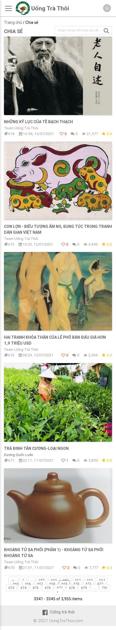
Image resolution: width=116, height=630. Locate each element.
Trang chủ (13, 22)
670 (76, 584)
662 (78, 580)
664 (102, 580)
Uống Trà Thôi (50, 8)
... (31, 580)
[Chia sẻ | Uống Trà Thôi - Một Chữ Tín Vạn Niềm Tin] (22, 13)
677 (60, 588)
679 (84, 588)
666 (28, 584)
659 (42, 580)
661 (66, 580)
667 (40, 584)
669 (64, 584)
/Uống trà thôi (62, 612)
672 (100, 584)
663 (90, 580)
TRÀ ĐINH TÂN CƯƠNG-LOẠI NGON (36, 448)
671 (88, 584)
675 (36, 588)
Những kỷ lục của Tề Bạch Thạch (38, 121)
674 (23, 588)
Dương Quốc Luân (18, 454)
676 (48, 588)
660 (54, 580)
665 (16, 584)
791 (105, 588)
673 (11, 588)
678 (72, 588)
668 (52, 584)
